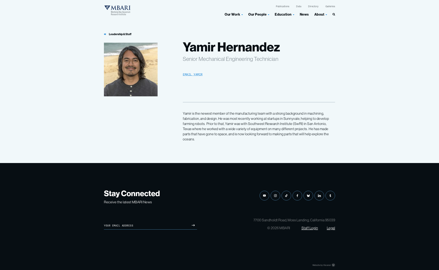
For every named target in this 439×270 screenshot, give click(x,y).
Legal (331, 228)
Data (298, 6)
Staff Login (309, 228)
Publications (282, 6)
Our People (257, 14)
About (319, 14)
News (304, 14)
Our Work (232, 14)
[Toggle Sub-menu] (242, 14)
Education (283, 14)
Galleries (330, 6)
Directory (313, 6)
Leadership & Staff (120, 34)
